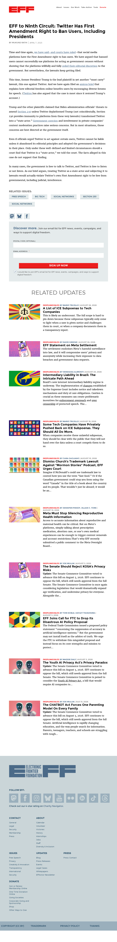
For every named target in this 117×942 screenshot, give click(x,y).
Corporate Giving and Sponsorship (19, 902)
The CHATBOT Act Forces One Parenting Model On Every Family (73, 706)
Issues (66, 7)
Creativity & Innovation (19, 864)
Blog (38, 858)
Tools (95, 7)
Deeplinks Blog (51, 305)
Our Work (75, 7)
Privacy (12, 861)
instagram (36, 798)
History (39, 833)
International (15, 871)
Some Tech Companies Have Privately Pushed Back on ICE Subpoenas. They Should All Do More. (71, 428)
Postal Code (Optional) (24, 241)
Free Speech (19, 196)
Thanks (94, 926)
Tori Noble (68, 613)
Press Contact (70, 858)
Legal (11, 826)
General (12, 822)
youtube (59, 798)
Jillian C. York (88, 508)
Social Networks (64, 196)
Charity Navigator (53, 806)
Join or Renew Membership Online (18, 887)
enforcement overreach (72, 400)
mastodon (13, 798)
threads (105, 798)
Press (11, 836)
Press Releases (43, 861)
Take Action (86, 7)
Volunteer (40, 826)
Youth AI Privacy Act (69, 680)
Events (39, 864)
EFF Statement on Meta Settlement (70, 345)
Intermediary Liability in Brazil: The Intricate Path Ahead (69, 376)
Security (12, 829)
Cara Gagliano (71, 458)
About (59, 7)
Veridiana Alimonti (73, 372)
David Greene (70, 342)
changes (87, 385)
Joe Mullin (68, 563)
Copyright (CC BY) (12, 926)
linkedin (82, 798)
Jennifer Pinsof (71, 508)
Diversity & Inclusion (45, 846)
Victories (40, 829)
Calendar (40, 822)
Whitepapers (42, 871)
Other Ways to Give (18, 910)
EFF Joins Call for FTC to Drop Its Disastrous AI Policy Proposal (68, 620)
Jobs (38, 840)
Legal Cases (41, 868)
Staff (38, 843)
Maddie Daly (69, 659)
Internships (41, 836)
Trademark (38, 926)
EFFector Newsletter (45, 875)
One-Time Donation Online (18, 893)
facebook (25, 798)
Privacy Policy (70, 926)
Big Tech (40, 196)
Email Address (20, 251)
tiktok (93, 798)
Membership (15, 833)
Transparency (15, 868)
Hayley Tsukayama (85, 613)
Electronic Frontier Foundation (21, 9)
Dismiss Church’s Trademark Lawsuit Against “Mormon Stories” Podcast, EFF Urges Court (73, 465)
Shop (11, 906)
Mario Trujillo (71, 305)
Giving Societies (16, 897)
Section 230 (89, 196)
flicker (70, 798)
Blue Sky (48, 798)
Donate (103, 7)
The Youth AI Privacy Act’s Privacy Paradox (75, 662)
